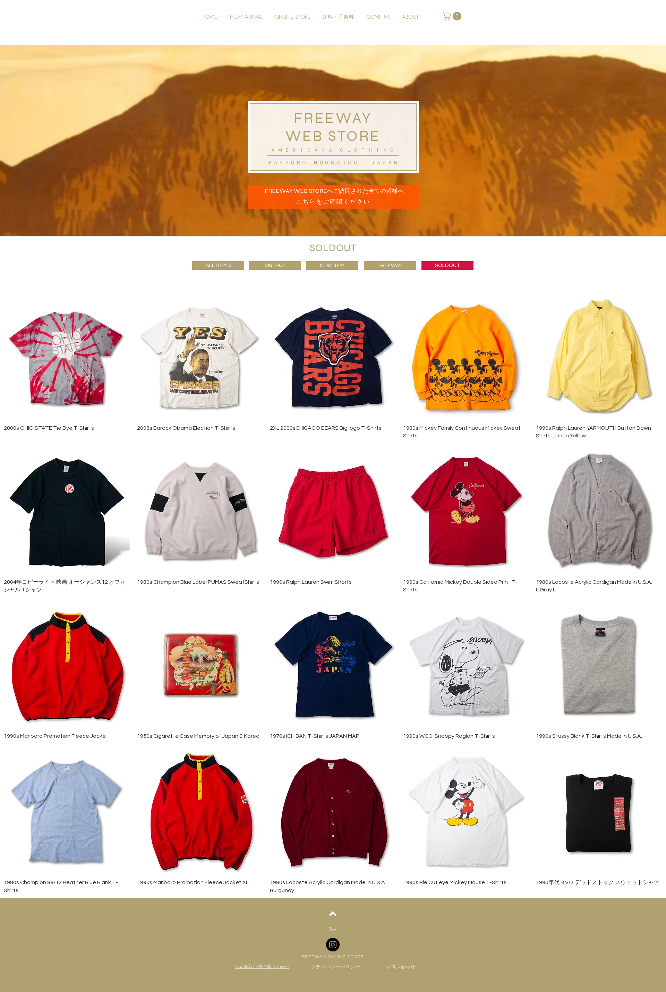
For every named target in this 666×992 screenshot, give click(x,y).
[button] (452, 16)
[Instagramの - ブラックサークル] (333, 944)
